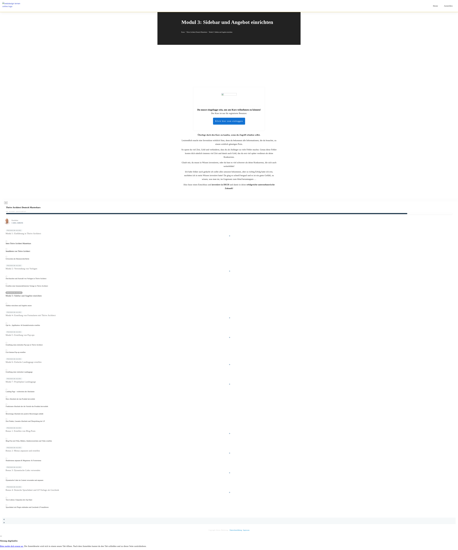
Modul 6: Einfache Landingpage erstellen (24, 362)
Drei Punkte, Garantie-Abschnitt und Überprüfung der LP (25, 421)
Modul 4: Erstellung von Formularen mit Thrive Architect (31, 315)
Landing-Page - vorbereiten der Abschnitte (20, 392)
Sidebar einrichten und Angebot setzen (19, 305)
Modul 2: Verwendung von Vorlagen (21, 268)
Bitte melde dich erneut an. (11, 546)
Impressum (246, 530)
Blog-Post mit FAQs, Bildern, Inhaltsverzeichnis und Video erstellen (29, 441)
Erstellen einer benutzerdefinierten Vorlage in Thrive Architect (27, 286)
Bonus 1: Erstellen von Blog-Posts (20, 431)
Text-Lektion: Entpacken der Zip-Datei (19, 500)
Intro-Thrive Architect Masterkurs (18, 243)
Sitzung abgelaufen (9, 541)
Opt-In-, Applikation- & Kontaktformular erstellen (23, 325)
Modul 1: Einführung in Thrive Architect (23, 233)
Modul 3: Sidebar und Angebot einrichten (24, 296)
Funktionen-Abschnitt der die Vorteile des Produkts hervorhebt (27, 406)
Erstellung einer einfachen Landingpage (19, 372)
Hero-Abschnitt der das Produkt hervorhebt (20, 399)
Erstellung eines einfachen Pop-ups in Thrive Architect (24, 345)
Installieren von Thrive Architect (18, 251)
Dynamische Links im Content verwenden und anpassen (24, 480)
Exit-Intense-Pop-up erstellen (16, 352)
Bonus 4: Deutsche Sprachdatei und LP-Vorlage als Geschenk (32, 490)
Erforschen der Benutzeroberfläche (17, 259)
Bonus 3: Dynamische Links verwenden (23, 470)
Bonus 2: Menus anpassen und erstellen (23, 451)
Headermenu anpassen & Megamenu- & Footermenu (23, 460)
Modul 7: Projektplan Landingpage (21, 382)
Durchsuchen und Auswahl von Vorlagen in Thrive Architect (26, 278)
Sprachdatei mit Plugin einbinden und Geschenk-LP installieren (27, 507)
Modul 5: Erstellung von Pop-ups (20, 335)
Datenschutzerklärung (236, 530)
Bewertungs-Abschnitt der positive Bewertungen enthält (24, 414)
